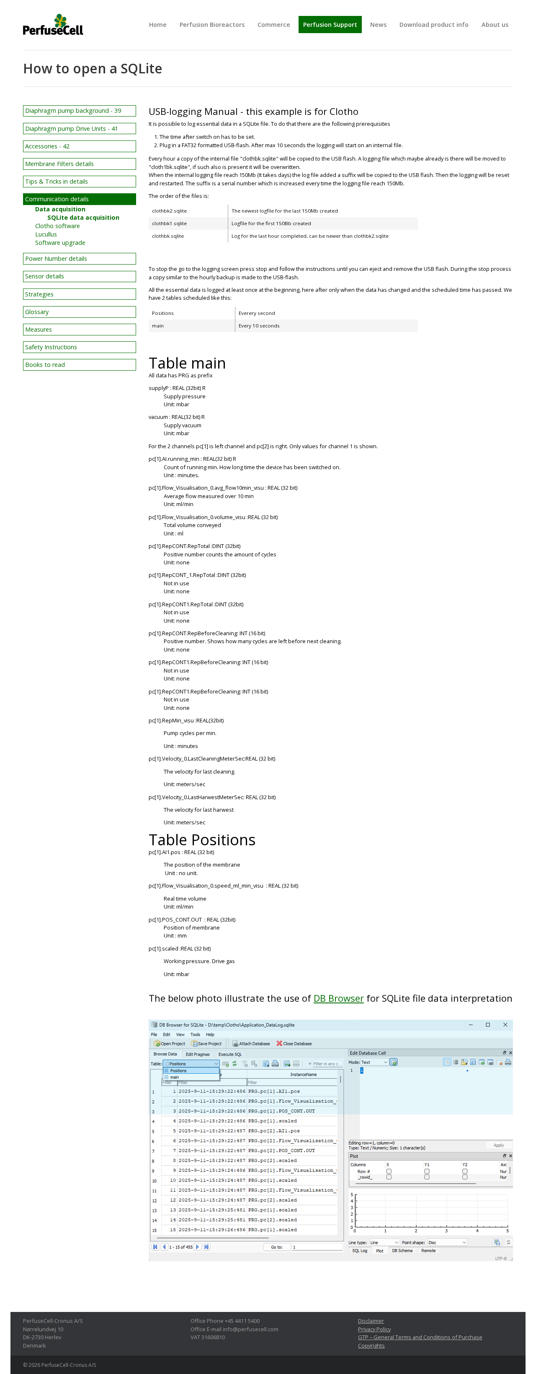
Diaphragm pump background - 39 (73, 110)
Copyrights (371, 1345)
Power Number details (56, 258)
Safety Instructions (51, 347)
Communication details (57, 199)
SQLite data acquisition (83, 217)
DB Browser (339, 998)
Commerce (274, 25)
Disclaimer (371, 1321)
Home (158, 25)
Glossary (37, 312)
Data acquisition (60, 209)
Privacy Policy (374, 1329)
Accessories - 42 (47, 146)
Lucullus (46, 234)
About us (495, 25)
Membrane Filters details (59, 164)
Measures (38, 329)
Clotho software (57, 226)
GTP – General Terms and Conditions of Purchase (420, 1337)
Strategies (39, 294)
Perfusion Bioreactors (212, 25)
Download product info (434, 25)
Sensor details (44, 276)
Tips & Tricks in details (56, 181)
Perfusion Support (330, 25)
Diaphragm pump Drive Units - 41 (71, 128)
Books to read (45, 365)
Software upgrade (60, 243)
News (378, 25)
